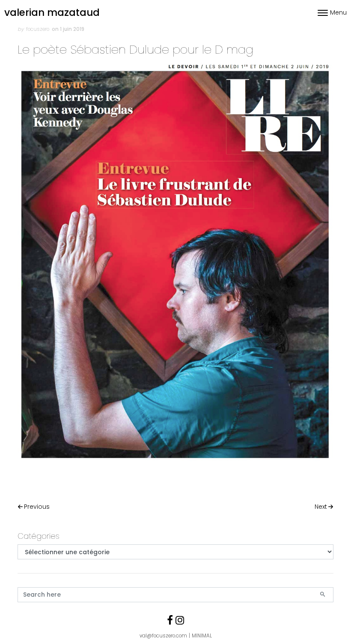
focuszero (37, 29)
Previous (37, 506)
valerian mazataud (52, 12)
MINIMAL (202, 635)
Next (321, 506)
